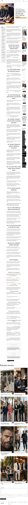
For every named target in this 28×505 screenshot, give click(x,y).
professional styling (13, 277)
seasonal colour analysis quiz (11, 91)
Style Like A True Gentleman (4, 61)
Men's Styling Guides (18, 8)
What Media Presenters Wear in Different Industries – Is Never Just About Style (19, 424)
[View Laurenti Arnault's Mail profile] (16, 344)
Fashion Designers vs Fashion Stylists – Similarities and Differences (24, 38)
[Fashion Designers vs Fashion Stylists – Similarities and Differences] (24, 32)
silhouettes (16, 292)
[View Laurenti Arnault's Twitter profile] (13, 344)
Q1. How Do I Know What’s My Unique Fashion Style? (3, 30)
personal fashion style (9, 314)
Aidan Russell (16, 425)
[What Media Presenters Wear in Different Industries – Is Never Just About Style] (21, 410)
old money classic (13, 56)
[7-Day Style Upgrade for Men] (24, 85)
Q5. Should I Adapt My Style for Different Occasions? (3, 43)
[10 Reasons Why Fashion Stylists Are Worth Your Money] (24, 45)
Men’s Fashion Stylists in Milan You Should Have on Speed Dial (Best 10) (24, 64)
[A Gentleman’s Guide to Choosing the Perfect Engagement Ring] (21, 381)
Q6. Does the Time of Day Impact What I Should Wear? (3, 47)
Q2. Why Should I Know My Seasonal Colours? (4, 33)
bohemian (16, 56)
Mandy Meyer (22, 425)
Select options (24, 91)
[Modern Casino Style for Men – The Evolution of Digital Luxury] (21, 469)
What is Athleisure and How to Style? (19, 452)
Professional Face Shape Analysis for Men (24, 111)
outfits (18, 303)
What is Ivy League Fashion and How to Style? (6, 483)
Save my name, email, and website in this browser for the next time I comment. (8, 497)
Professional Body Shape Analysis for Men (24, 122)
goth (18, 56)
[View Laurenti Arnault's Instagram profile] (11, 344)
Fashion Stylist (9, 361)
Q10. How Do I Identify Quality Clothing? (3, 57)
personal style (8, 51)
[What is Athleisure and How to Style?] (21, 439)
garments (17, 283)
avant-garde (10, 57)
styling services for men (10, 326)
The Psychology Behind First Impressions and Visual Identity (5, 423)
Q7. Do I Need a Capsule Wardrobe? (4, 50)
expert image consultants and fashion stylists (12, 324)
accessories (9, 284)
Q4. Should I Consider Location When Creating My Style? (3, 40)
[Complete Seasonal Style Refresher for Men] (24, 95)
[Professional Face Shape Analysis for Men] (24, 107)
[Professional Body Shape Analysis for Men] (24, 118)
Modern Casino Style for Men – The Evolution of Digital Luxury (19, 483)
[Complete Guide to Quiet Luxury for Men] (7, 381)
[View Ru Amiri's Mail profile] (15, 353)
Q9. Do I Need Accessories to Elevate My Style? (3, 55)
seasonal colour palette (9, 74)
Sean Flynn (15, 484)
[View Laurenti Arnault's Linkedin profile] (14, 344)
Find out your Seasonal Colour (24, 73)
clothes (19, 279)
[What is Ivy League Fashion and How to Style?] (7, 469)
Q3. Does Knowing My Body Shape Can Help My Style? (4, 36)
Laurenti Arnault (14, 346)
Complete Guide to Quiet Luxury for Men (6, 394)
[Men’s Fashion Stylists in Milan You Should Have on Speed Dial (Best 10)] (24, 58)
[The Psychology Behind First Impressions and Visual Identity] (7, 410)
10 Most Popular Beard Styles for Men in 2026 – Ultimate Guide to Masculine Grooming (6, 453)
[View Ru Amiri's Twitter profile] (12, 353)
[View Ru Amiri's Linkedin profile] (13, 353)
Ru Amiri (13, 355)
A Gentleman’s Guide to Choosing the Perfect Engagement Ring (19, 394)
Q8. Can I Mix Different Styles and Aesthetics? (3, 52)
